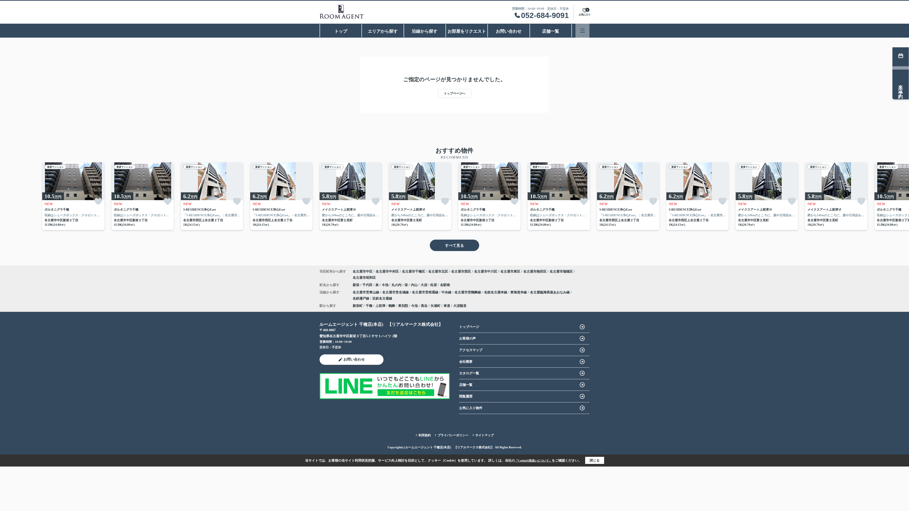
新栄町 (358, 306)
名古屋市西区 (461, 271)
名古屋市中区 (363, 271)
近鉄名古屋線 (382, 298)
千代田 (367, 285)
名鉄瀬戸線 (361, 298)
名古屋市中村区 (387, 271)
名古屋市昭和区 (364, 277)
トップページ (469, 327)
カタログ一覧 (469, 373)
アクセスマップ (470, 350)
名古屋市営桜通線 (425, 292)
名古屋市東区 (510, 271)
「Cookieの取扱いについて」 (533, 460)
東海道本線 (519, 292)
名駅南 (445, 285)
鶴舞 (391, 306)
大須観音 (460, 306)
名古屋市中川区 (485, 271)
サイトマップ (484, 435)
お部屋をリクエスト (467, 31)
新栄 (356, 285)
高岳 (424, 306)
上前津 (380, 306)
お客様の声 (467, 338)
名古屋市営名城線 (396, 292)
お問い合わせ (508, 31)
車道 (447, 306)
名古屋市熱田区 (535, 271)
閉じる (595, 460)
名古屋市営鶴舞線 (468, 292)
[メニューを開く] (582, 30)
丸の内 (397, 285)
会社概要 (465, 361)
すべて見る (454, 245)
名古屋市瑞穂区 (561, 271)
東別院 (403, 306)
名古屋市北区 (438, 271)
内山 (415, 285)
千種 (369, 306)
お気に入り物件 (470, 408)
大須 (424, 285)
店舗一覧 (550, 31)
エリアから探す (383, 31)
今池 (385, 285)
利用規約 (425, 435)
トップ (340, 31)
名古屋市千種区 (413, 271)
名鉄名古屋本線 (496, 292)
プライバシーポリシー (453, 435)
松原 (434, 285)
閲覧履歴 (465, 396)
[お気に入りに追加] (98, 201)
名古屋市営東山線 (366, 292)
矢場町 (436, 306)
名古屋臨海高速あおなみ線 (550, 292)
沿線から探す (424, 31)
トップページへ (454, 93)
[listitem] (350, 196)
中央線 (446, 292)
